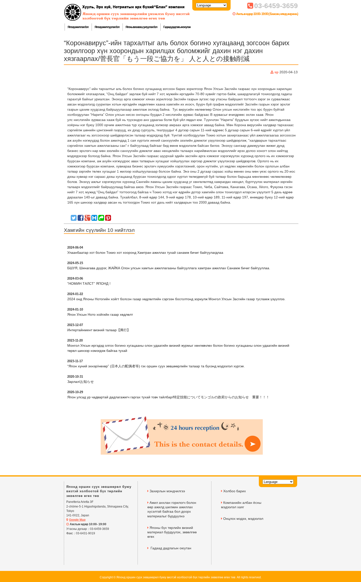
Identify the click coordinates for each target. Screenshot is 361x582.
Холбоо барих (234, 491)
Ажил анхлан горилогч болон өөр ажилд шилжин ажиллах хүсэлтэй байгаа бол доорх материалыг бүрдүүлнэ (171, 509)
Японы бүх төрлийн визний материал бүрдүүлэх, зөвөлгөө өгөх (172, 532)
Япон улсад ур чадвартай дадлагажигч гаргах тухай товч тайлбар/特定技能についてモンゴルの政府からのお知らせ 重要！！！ (168, 397)
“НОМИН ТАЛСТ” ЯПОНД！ (89, 283)
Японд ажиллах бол (78, 27)
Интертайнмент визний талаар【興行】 (98, 330)
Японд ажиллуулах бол (107, 27)
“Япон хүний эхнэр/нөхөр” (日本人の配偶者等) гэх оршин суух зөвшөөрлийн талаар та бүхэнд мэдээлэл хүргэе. (156, 366)
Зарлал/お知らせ (80, 382)
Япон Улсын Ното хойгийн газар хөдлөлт (100, 314)
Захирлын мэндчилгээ (167, 491)
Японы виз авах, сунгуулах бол (141, 27)
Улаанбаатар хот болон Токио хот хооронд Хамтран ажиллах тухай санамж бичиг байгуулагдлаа (145, 252)
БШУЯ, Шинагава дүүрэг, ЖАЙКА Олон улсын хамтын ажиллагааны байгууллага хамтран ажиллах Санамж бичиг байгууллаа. (168, 268)
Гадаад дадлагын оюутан (176, 27)
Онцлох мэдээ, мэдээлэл (243, 519)
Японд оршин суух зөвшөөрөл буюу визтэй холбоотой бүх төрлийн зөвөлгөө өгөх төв (98, 491)
